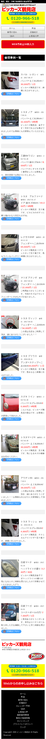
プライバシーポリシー (23, 724)
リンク (23, 727)
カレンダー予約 (23, 706)
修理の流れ (12, 32)
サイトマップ (23, 721)
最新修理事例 (23, 715)
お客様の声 (34, 36)
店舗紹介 (34, 32)
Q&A (12, 36)
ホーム (12, 28)
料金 (34, 28)
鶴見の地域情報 (23, 718)
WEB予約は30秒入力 (23, 44)
